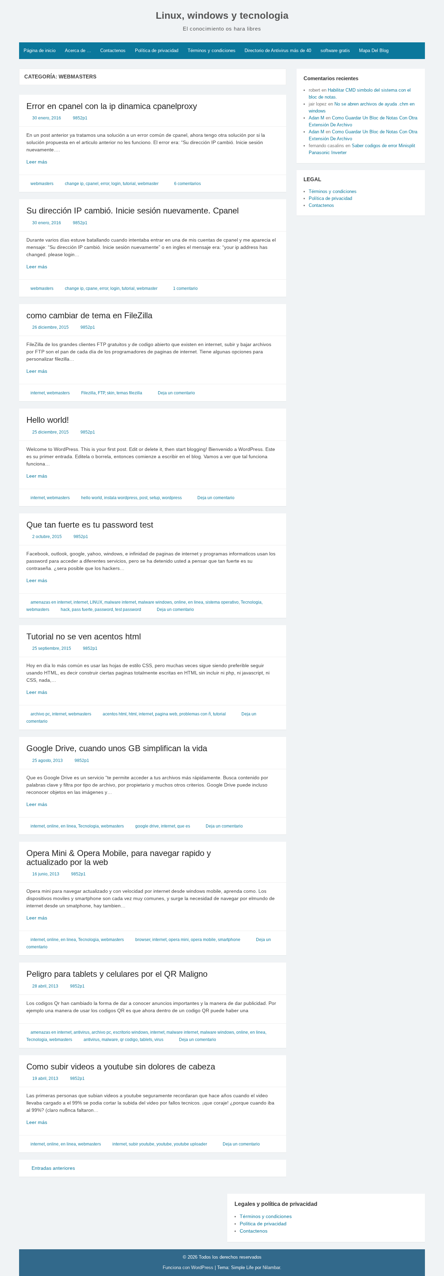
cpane (91, 288)
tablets (146, 1039)
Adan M (316, 117)
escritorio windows (130, 1032)
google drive (147, 826)
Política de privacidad (156, 50)
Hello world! (47, 420)
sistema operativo (222, 602)
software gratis (335, 50)
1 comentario (185, 288)
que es (183, 826)
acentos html (115, 714)
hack (65, 609)
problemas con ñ (195, 714)
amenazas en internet (51, 602)
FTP (101, 393)
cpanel (92, 183)
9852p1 (80, 118)
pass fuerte (82, 609)
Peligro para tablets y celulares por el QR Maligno (116, 974)
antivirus (81, 1032)
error (105, 183)
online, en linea (188, 602)
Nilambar (271, 1267)
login (116, 183)
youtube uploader (190, 1144)
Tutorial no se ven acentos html (83, 636)
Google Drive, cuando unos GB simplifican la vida (116, 748)
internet (38, 393)
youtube (164, 1144)
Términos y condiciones (212, 50)
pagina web (166, 714)
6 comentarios (187, 183)
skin (110, 393)
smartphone (229, 939)
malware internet (120, 602)
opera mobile (203, 939)
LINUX (96, 602)
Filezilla (88, 393)
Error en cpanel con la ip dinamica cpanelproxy (111, 106)
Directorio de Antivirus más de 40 (278, 50)
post (143, 497)
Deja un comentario (176, 393)
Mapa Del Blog (373, 50)
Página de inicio (40, 50)
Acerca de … (78, 50)
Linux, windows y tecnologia (222, 15)
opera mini (179, 939)
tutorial (129, 183)
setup (155, 497)
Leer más (50, 162)
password (104, 609)
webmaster (148, 183)
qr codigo (129, 1039)
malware (110, 1039)
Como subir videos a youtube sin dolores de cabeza (120, 1066)
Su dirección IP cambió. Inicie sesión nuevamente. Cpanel (132, 210)
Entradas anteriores (52, 1168)
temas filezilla (129, 393)
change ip (74, 183)
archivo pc (40, 714)
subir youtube (141, 1144)
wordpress (172, 497)
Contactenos (113, 50)
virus (158, 1039)
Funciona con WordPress (189, 1267)
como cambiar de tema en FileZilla (89, 315)
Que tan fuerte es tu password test (89, 524)
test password (128, 609)
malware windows (155, 602)
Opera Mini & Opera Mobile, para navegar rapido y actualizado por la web (118, 857)
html (133, 714)
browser (142, 939)
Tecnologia (251, 602)
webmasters (42, 183)
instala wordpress (120, 497)
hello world (91, 497)
